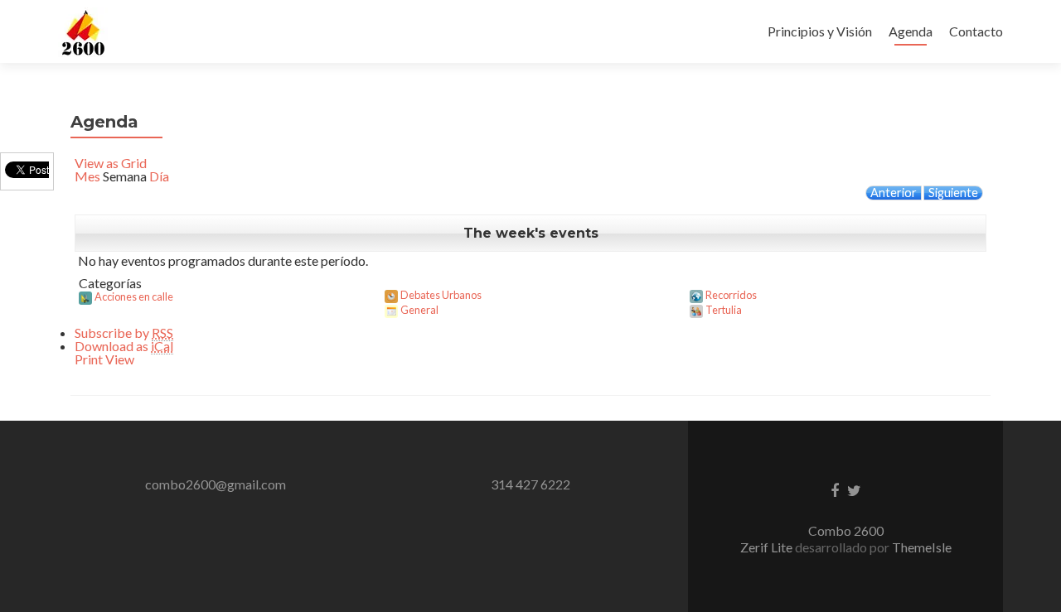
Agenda (911, 31)
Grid (111, 163)
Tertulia (723, 309)
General (419, 309)
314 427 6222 (530, 484)
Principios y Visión (820, 31)
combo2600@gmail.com (215, 484)
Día (159, 176)
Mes (87, 176)
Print (104, 359)
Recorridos (731, 294)
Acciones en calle (133, 296)
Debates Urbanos (441, 294)
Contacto (976, 31)
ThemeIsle (922, 547)
